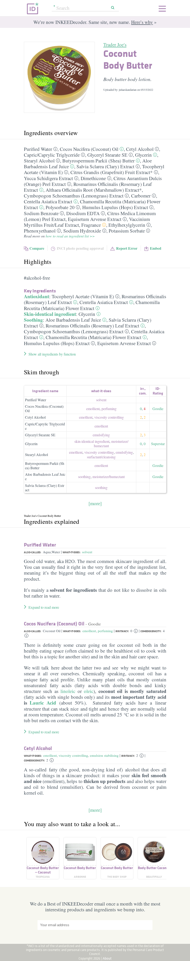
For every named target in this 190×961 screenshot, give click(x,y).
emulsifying (101, 434)
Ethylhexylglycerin (126, 225)
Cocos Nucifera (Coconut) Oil (89, 149)
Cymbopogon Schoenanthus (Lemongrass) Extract (74, 195)
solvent (101, 399)
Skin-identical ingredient (50, 314)
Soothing (33, 319)
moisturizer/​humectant (111, 443)
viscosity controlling (109, 417)
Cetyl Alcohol (140, 149)
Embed (155, 248)
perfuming (109, 408)
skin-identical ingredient (91, 441)
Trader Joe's (115, 44)
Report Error (126, 248)
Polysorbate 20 (60, 207)
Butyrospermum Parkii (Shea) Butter (98, 160)
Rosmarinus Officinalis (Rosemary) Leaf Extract (92, 325)
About (107, 958)
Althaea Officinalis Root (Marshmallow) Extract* (94, 190)
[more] (95, 503)
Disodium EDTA (83, 213)
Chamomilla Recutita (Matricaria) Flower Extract (92, 305)
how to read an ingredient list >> (70, 235)
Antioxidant (36, 296)
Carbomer (141, 195)
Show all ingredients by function (52, 354)
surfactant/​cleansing (101, 456)
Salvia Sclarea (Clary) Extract (105, 166)
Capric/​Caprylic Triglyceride (52, 155)
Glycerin (143, 155)
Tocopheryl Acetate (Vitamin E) (83, 296)
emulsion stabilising (104, 755)
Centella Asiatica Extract (48, 201)
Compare (36, 248)
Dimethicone (93, 178)
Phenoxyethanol (40, 230)
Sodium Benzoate (41, 213)
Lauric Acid (43, 702)
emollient (93, 408)
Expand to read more (43, 607)
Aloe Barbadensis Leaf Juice (73, 320)
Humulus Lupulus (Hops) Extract (115, 207)
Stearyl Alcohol (39, 160)
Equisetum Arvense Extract (94, 219)
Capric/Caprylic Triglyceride (45, 426)
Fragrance (91, 225)
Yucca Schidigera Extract (48, 178)
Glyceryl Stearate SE (107, 155)
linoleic (67, 691)
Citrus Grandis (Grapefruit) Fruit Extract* (111, 172)
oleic (88, 691)
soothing (84, 476)
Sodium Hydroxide (82, 230)
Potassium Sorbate (127, 230)
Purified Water (38, 149)
